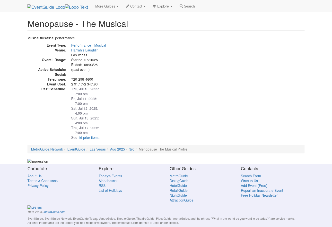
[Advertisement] (261, 69)
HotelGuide (178, 185)
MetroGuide (179, 175)
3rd (131, 149)
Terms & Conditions (42, 180)
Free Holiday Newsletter (259, 195)
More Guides (105, 6)
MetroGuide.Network (47, 149)
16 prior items (88, 137)
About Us (34, 175)
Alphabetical (108, 180)
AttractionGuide (181, 200)
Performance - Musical (88, 45)
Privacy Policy (38, 185)
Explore (163, 6)
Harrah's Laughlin (84, 50)
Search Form (251, 175)
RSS (102, 185)
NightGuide (178, 195)
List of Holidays (110, 190)
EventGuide (76, 149)
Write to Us (249, 180)
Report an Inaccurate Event (262, 190)
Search (189, 6)
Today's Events (110, 175)
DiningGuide (179, 180)
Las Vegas (98, 149)
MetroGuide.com (54, 212)
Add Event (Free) (254, 185)
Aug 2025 (117, 149)
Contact (136, 6)
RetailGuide (179, 190)
